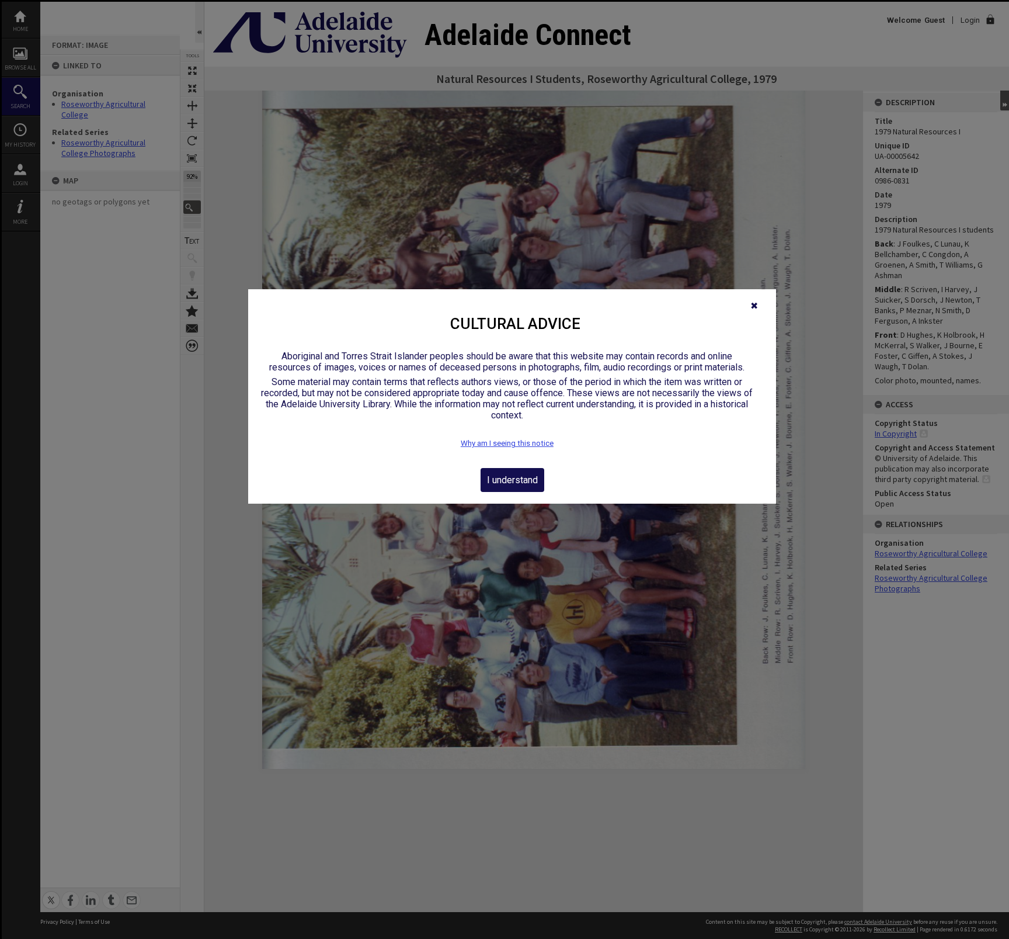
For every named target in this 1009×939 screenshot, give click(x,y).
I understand (512, 480)
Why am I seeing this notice (507, 443)
